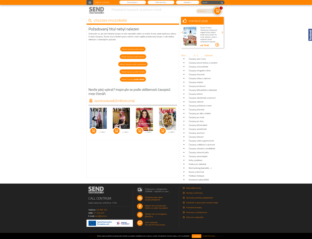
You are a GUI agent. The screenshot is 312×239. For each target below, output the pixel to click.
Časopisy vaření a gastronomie (201, 140)
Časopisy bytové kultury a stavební (203, 62)
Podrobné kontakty (194, 207)
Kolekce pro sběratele (197, 164)
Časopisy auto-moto (197, 58)
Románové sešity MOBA (199, 179)
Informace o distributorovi (196, 212)
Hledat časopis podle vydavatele (133, 64)
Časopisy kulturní (196, 93)
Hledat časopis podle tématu (133, 56)
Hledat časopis (133, 79)
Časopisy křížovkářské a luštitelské (203, 90)
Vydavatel (187, 2)
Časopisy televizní (196, 136)
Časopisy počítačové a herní (200, 105)
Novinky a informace (194, 192)
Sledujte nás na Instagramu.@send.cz (156, 215)
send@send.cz (101, 216)
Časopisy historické (197, 74)
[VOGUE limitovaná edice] (121, 118)
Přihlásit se (202, 11)
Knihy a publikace (195, 160)
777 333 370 (98, 212)
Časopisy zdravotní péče (199, 152)
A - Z (196, 55)
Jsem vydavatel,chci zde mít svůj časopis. (155, 223)
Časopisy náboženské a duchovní (202, 97)
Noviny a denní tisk (196, 171)
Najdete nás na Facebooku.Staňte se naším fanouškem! (156, 206)
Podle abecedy (160, 2)
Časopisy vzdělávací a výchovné (202, 144)
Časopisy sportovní (197, 132)
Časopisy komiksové (197, 86)
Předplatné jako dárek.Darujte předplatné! (154, 198)
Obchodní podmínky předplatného (199, 197)
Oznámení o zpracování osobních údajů (202, 202)
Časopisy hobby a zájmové (200, 78)
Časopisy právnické (196, 109)
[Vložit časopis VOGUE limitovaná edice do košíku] (116, 131)
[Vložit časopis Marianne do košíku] (139, 131)
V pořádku (196, 236)
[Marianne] (144, 119)
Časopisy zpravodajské (198, 156)
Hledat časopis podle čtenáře (133, 71)
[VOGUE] (98, 118)
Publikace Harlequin (196, 175)
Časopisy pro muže (196, 117)
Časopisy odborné (196, 101)
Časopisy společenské (198, 129)
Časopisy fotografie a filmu (200, 70)
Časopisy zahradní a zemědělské (202, 148)
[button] (182, 32)
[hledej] (222, 2)
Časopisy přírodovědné (198, 125)
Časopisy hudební (196, 82)
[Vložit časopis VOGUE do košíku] (93, 131)
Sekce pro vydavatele (195, 217)
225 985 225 (101, 209)
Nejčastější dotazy (193, 187)
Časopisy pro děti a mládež (200, 113)
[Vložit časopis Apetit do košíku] (163, 131)
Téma (183, 55)
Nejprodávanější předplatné (114, 101)
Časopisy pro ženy (196, 121)
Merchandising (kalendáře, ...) (200, 168)
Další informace (209, 236)
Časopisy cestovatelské (198, 66)
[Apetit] (167, 119)
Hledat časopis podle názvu (133, 49)
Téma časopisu (132, 2)
